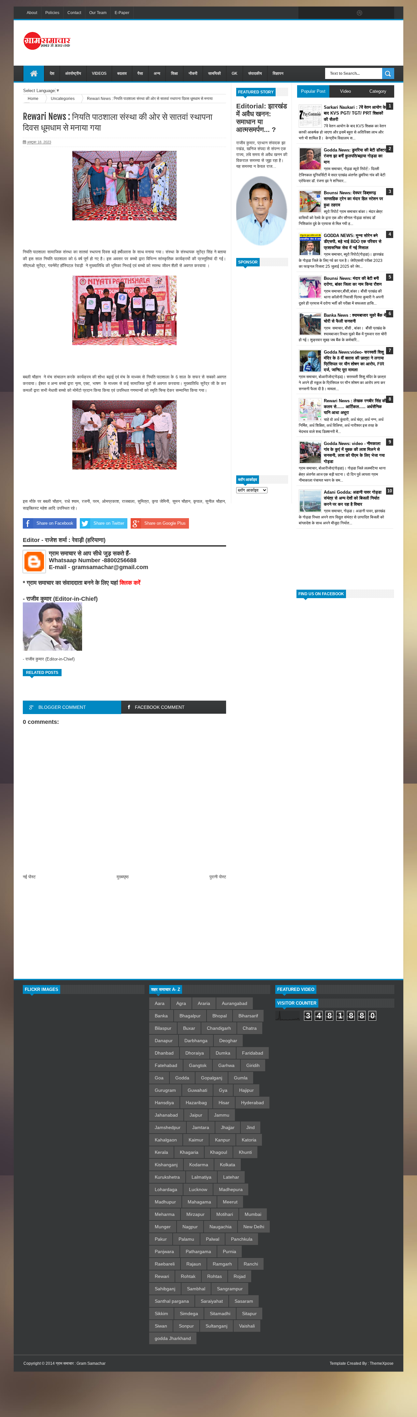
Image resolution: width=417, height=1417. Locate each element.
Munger (163, 1226)
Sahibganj (165, 1288)
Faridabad (252, 1053)
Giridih (253, 1065)
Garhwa (226, 1065)
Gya (223, 1090)
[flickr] (345, 13)
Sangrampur (230, 1288)
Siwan (161, 1326)
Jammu (221, 1115)
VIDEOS (99, 73)
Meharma (165, 1214)
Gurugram (165, 1090)
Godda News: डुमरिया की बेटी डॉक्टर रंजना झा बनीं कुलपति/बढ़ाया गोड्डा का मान (355, 156)
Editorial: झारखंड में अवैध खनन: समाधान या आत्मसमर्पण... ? (261, 117)
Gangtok (198, 1065)
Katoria (249, 1139)
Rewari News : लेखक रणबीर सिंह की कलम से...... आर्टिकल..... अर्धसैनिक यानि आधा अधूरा (355, 406)
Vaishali (247, 1326)
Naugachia (220, 1226)
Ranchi (251, 1263)
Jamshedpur (167, 1127)
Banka (161, 1015)
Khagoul (218, 1152)
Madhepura (231, 1189)
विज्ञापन (278, 73)
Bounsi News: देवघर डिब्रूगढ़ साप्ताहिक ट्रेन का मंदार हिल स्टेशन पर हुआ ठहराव (353, 198)
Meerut (230, 1201)
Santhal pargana (172, 1301)
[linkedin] (373, 13)
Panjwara (164, 1251)
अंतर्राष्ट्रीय (73, 73)
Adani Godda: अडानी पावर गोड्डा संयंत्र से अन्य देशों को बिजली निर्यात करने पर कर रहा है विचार (352, 498)
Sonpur (186, 1326)
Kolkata (227, 1164)
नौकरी (193, 73)
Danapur (164, 1040)
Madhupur (165, 1201)
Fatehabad (166, 1065)
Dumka (223, 1053)
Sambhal (196, 1288)
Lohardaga (166, 1189)
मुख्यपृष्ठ (123, 876)
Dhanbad (164, 1053)
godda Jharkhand (173, 1338)
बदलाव (122, 73)
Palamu (186, 1239)
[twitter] (318, 13)
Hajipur (246, 1090)
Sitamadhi (220, 1313)
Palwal (212, 1239)
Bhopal (219, 1015)
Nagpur (190, 1226)
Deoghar (228, 1040)
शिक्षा (174, 73)
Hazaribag (196, 1102)
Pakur (161, 1239)
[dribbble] (359, 13)
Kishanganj (166, 1164)
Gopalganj (211, 1077)
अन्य (157, 73)
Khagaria (189, 1152)
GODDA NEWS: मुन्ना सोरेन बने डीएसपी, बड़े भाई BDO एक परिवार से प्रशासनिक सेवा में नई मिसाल (352, 241)
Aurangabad (234, 1003)
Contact (74, 12)
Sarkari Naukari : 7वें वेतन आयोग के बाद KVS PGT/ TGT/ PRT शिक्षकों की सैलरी (355, 113)
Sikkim (161, 1313)
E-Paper (122, 12)
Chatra (250, 1028)
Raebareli (165, 1263)
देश (52, 73)
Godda (182, 1077)
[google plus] (387, 13)
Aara (160, 1003)
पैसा (140, 73)
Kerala (161, 1152)
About (32, 12)
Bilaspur (163, 1028)
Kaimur (196, 1139)
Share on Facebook (54, 523)
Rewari (162, 1276)
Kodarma (198, 1164)
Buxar (189, 1028)
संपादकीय (255, 73)
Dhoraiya (194, 1053)
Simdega (189, 1313)
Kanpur (222, 1139)
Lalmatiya (201, 1177)
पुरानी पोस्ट (217, 876)
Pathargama (198, 1251)
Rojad (240, 1276)
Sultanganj (216, 1326)
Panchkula (241, 1239)
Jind (250, 1127)
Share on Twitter (108, 523)
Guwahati (197, 1090)
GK (234, 73)
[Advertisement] (275, 42)
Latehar (231, 1177)
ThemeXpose (382, 1363)
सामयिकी (214, 73)
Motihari (224, 1214)
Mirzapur (195, 1214)
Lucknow (198, 1189)
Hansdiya (164, 1102)
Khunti (245, 1152)
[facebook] (304, 13)
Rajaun (193, 1263)
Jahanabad (166, 1115)
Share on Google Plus (165, 523)
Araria (204, 1003)
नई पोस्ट (29, 876)
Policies (52, 12)
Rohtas (214, 1276)
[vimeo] (332, 13)
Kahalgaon (166, 1139)
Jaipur (196, 1115)
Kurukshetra (167, 1177)
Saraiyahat (212, 1301)
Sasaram (244, 1301)
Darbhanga (196, 1040)
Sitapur (249, 1313)
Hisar (224, 1102)
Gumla (241, 1077)
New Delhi (253, 1226)
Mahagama (199, 1201)
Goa (159, 1077)
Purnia (229, 1251)
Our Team (98, 12)
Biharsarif (248, 1015)
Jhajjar (228, 1127)
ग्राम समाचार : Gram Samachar (81, 1363)
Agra (181, 1003)
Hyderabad (252, 1102)
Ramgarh (222, 1263)
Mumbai (253, 1214)
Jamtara (200, 1127)
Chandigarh (219, 1028)
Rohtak (188, 1276)
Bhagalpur (190, 1015)
